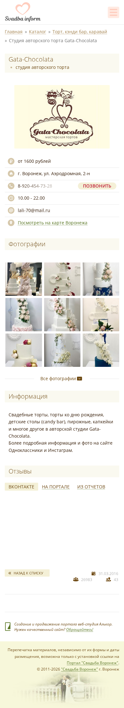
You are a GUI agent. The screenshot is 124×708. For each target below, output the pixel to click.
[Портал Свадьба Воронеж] (23, 12)
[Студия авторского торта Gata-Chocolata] (22, 278)
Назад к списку (28, 573)
